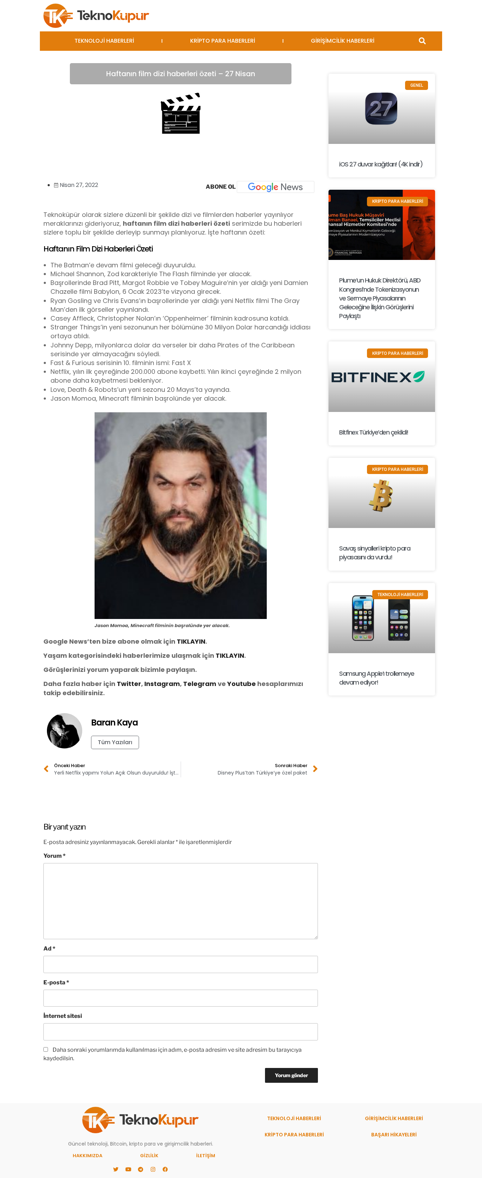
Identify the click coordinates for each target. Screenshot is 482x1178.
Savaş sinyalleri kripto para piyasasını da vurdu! (374, 552)
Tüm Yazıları (115, 742)
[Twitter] (115, 1169)
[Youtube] (128, 1169)
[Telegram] (140, 1169)
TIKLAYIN (191, 641)
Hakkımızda (87, 1155)
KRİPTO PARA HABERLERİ (222, 41)
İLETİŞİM (205, 1155)
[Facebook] (165, 1169)
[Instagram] (152, 1169)
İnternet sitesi (62, 1016)
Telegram (199, 683)
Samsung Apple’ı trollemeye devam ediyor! (376, 678)
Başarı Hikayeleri (394, 1134)
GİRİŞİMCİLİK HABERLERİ (342, 41)
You (233, 683)
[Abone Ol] (275, 187)
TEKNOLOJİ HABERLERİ (104, 41)
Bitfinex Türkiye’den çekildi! (373, 432)
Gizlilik (149, 1155)
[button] (422, 41)
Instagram (162, 683)
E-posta (56, 982)
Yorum (54, 855)
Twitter (129, 683)
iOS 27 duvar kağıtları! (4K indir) (380, 164)
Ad (49, 948)
